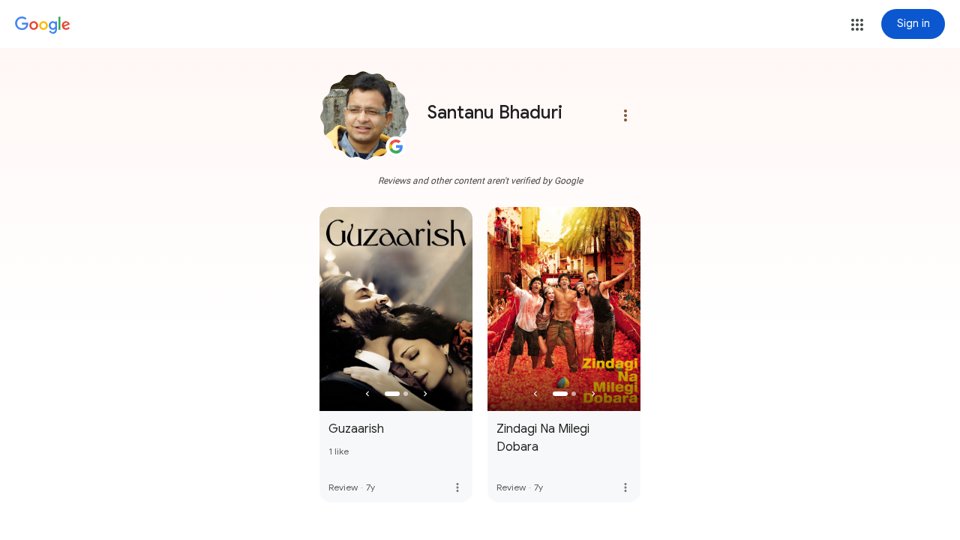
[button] (857, 25)
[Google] (42, 25)
